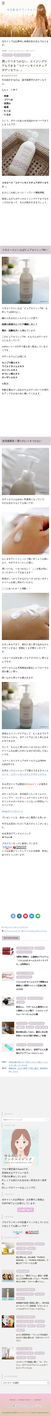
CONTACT (37, 1400)
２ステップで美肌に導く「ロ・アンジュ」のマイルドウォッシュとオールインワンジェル (32, 1365)
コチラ (27, 1187)
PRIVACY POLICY (25, 1400)
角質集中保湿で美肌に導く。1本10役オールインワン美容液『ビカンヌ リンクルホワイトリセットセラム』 (32, 1306)
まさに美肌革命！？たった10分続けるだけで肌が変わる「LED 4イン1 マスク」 (32, 1337)
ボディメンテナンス (20, 927)
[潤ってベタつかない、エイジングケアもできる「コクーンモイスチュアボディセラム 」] (31, 916)
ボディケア (8, 927)
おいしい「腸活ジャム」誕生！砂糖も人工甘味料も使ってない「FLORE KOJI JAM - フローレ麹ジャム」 (32, 1278)
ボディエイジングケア (12, 931)
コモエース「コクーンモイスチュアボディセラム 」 (25, 774)
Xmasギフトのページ (12, 811)
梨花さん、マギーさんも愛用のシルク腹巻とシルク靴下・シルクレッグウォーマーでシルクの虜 (32, 1010)
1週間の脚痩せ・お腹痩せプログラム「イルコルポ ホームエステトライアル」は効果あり (32, 960)
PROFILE (13, 1400)
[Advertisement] (25, 227)
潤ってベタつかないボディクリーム (34, 931)
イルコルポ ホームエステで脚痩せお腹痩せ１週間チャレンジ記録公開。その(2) (32, 985)
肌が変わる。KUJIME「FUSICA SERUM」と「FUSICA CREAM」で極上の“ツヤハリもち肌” (32, 1260)
